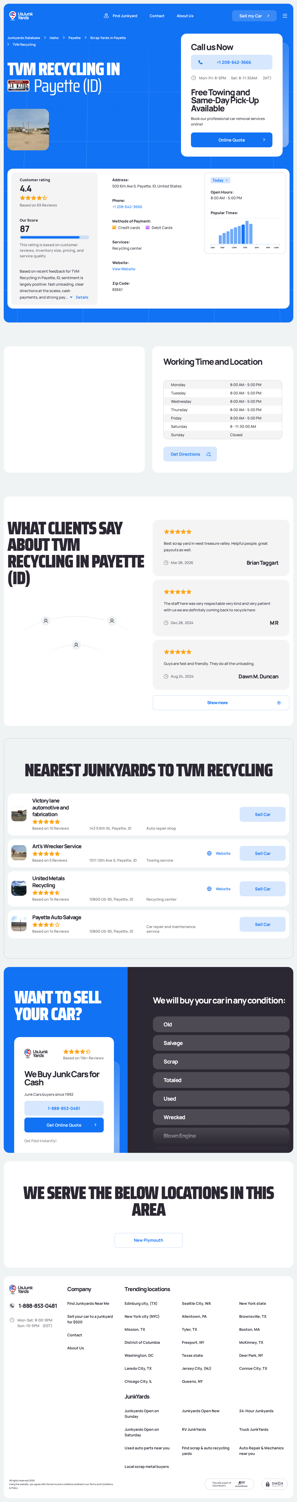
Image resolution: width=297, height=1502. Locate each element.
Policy (14, 1487)
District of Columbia (142, 1342)
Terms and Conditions (101, 1484)
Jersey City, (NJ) (196, 1368)
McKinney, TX (251, 1342)
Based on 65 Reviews (38, 205)
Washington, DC (139, 1355)
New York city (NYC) (142, 1316)
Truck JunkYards (253, 1429)
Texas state (192, 1355)
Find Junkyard (125, 15)
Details (82, 297)
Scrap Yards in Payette (108, 37)
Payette (74, 37)
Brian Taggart (262, 562)
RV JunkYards (194, 1429)
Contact (157, 15)
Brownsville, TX (252, 1316)
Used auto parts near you (147, 1447)
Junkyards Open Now (201, 1410)
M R (274, 622)
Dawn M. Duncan (258, 676)
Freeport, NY (193, 1342)
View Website (123, 269)
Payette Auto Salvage (56, 917)
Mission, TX (135, 1329)
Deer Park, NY (251, 1355)
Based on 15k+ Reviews (83, 1057)
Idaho (54, 37)
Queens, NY (192, 1381)
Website (223, 853)
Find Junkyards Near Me (88, 1303)
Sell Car (263, 814)
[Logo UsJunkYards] (36, 1053)
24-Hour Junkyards (256, 1410)
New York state (252, 1303)
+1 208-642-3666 (127, 207)
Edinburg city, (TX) (141, 1303)
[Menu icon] (285, 16)
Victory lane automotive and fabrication (50, 807)
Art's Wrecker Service (56, 846)
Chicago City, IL (138, 1381)
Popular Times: (224, 212)
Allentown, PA (194, 1316)
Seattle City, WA (196, 1303)
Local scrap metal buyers (147, 1466)
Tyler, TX (189, 1329)
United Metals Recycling (48, 882)
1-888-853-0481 (38, 1305)
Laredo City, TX (138, 1368)
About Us (185, 15)
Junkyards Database (23, 37)
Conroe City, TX (253, 1368)
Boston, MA (249, 1329)
